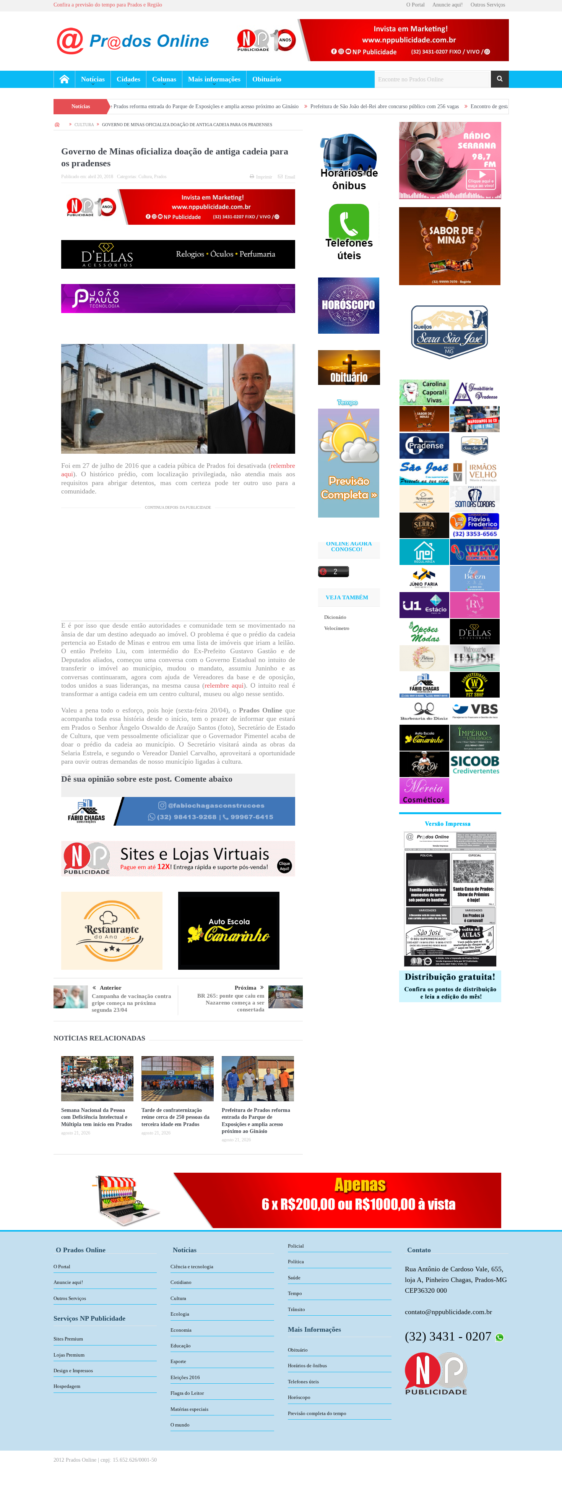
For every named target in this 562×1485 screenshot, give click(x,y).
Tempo (295, 1293)
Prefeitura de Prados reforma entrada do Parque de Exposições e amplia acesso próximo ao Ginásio (114, 106)
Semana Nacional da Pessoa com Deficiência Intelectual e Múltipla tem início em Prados (96, 1117)
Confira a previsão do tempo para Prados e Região (108, 5)
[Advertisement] (178, 567)
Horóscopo (299, 1397)
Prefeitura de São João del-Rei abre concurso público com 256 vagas (308, 106)
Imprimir (264, 177)
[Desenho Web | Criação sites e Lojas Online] (436, 1372)
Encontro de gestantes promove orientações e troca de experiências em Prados (478, 106)
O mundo (180, 1425)
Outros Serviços (488, 5)
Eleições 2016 (185, 1377)
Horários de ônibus (307, 1365)
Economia (181, 1330)
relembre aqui (224, 685)
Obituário (266, 79)
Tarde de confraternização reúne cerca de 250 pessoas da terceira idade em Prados (175, 1117)
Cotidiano (181, 1282)
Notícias (93, 79)
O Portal (415, 5)
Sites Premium (68, 1339)
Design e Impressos (73, 1370)
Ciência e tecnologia (192, 1266)
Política (296, 1261)
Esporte (178, 1361)
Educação (181, 1346)
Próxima (246, 988)
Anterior (111, 988)
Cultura (145, 176)
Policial (296, 1246)
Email (290, 177)
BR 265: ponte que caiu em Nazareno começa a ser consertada (231, 1003)
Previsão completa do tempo (317, 1413)
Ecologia (180, 1314)
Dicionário (335, 617)
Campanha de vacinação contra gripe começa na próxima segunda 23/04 (131, 1003)
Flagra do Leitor (187, 1393)
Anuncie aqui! (447, 5)
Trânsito (296, 1309)
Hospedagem (67, 1386)
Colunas (164, 79)
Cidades (128, 79)
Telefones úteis (303, 1381)
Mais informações (214, 79)
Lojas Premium (69, 1355)
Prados (160, 176)
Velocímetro (336, 628)
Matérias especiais (189, 1409)
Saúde (294, 1278)
